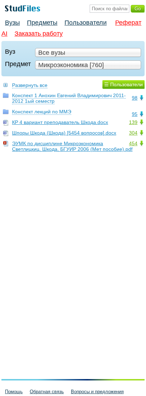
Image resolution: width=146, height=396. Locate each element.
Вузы (12, 22)
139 (133, 122)
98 (134, 98)
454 (133, 143)
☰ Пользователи (123, 84)
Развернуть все (29, 85)
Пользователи (85, 22)
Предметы (42, 22)
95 (134, 114)
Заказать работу (39, 33)
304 (133, 133)
